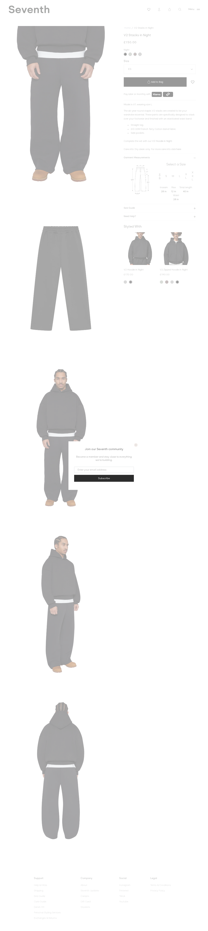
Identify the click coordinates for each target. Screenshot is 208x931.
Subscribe (104, 478)
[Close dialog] (136, 445)
